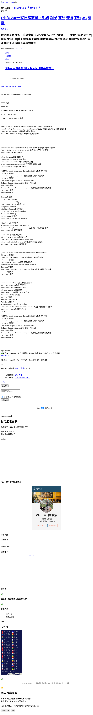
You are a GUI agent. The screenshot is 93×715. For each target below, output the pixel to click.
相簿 (7, 53)
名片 (7, 59)
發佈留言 (5, 400)
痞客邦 (17, 368)
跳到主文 (4, 29)
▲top (3, 382)
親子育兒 (18, 375)
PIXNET (29, 683)
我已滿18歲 (5, 710)
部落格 (8, 56)
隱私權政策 (59, 683)
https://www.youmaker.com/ (11, 86)
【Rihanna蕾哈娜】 (22, 378)
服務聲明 (68, 683)
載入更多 (5, 386)
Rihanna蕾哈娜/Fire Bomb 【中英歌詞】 (29, 68)
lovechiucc (5, 356)
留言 (22, 368)
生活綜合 (19, 49)
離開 (13, 710)
